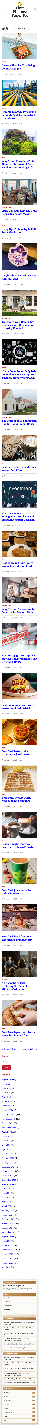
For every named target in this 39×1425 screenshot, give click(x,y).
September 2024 (9, 1180)
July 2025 (6, 1136)
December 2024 (8, 1167)
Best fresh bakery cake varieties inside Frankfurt (17, 752)
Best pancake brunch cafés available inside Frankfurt (17, 564)
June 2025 (6, 1140)
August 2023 (7, 1236)
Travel (4, 157)
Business (4, 62)
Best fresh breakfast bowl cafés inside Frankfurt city (17, 938)
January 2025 (7, 1162)
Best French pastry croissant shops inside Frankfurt (18, 1034)
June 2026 (6, 1088)
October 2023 (8, 1228)
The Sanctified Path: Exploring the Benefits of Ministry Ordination (16, 986)
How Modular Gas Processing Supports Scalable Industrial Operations (19, 115)
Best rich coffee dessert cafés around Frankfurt (19, 468)
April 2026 (6, 1097)
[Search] (34, 9)
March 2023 (7, 1245)
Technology (7, 1404)
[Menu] (4, 9)
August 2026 (7, 1079)
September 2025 (9, 1127)
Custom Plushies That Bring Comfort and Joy (18, 67)
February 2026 (8, 1105)
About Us (6, 1298)
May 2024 (6, 1197)
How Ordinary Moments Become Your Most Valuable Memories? (19, 1328)
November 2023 (9, 1223)
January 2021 (7, 1263)
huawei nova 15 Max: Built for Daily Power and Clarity (19, 1348)
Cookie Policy (7, 1313)
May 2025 (6, 1145)
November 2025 (9, 1119)
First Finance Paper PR (20, 11)
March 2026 (7, 1101)
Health (6, 1396)
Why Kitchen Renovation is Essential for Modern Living (18, 610)
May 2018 (6, 1267)
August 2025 (7, 1132)
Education (5, 979)
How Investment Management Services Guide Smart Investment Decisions (18, 516)
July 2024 (6, 1188)
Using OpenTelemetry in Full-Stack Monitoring (19, 230)
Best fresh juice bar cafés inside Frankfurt (16, 891)
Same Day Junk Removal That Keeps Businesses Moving (19, 212)
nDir (20, 74)
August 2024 (7, 1184)
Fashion (6, 1408)
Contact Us (7, 1301)
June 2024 (6, 1193)
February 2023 (8, 1249)
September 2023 (9, 1232)
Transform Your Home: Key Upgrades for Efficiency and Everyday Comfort (18, 325)
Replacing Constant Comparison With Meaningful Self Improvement (19, 1323)
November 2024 (9, 1171)
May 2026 (6, 1092)
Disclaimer (7, 1309)
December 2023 (8, 1219)
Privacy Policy (8, 1305)
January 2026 (7, 1110)
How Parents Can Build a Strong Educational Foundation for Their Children (16, 1339)
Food (3, 463)
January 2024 (7, 1215)
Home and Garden (7, 207)
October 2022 (8, 1258)
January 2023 (7, 1254)
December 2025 (8, 1114)
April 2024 (6, 1201)
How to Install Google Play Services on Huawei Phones (19, 1344)
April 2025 (6, 1149)
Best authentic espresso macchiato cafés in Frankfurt (19, 845)
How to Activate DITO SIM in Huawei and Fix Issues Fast (18, 1334)
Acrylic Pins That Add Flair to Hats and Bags (19, 277)
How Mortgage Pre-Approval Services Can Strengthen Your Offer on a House (19, 659)
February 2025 (8, 1158)
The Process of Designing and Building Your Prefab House (19, 422)
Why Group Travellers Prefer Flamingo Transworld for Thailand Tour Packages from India (19, 165)
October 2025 (8, 1123)
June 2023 (6, 1241)
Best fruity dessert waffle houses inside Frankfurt (16, 799)
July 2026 (6, 1084)
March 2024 (7, 1206)
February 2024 (8, 1210)
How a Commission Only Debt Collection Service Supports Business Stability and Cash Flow (19, 376)
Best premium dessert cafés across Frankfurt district (18, 706)
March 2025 (7, 1153)
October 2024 (8, 1175)
